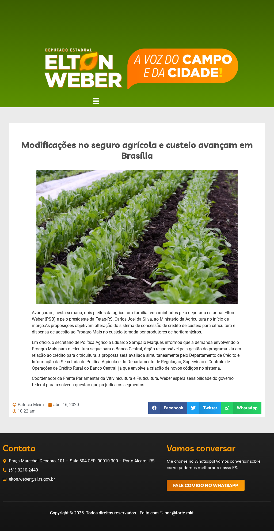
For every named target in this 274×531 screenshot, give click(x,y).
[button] (95, 101)
